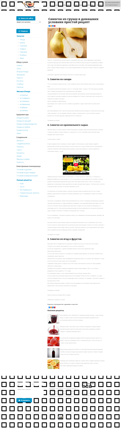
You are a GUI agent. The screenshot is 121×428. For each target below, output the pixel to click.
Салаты (19, 65)
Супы (19, 68)
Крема (19, 156)
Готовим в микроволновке (27, 176)
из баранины (25, 104)
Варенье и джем (23, 159)
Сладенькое (100, 5)
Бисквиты (20, 153)
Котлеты (20, 81)
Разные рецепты (24, 180)
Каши (19, 133)
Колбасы (23, 55)
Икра (22, 58)
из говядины (25, 98)
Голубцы (20, 84)
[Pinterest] (54, 26)
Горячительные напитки (29, 193)
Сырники (23, 46)
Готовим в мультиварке (26, 172)
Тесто (22, 187)
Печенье (20, 147)
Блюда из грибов (23, 127)
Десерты (20, 140)
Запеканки (21, 75)
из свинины (24, 101)
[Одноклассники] (51, 26)
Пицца (22, 39)
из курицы (24, 95)
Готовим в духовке (24, 169)
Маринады (24, 196)
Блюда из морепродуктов (27, 124)
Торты (19, 150)
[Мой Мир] (53, 26)
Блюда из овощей (24, 121)
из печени (24, 110)
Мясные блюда (77, 5)
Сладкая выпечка (23, 143)
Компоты (20, 162)
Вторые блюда (22, 71)
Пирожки (23, 52)
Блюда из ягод (22, 130)
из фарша (23, 107)
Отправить (25, 400)
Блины (22, 42)
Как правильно (26, 190)
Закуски (56, 5)
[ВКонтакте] (49, 26)
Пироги (20, 78)
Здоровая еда (89, 5)
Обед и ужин (66, 5)
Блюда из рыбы (23, 118)
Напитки (20, 87)
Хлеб (22, 183)
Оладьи (23, 49)
